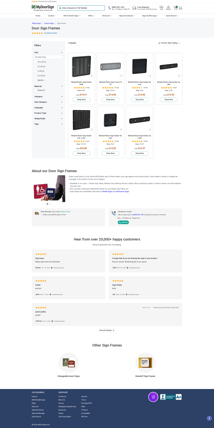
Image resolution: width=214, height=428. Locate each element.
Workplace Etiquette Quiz (67, 406)
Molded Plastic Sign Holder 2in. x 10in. (139, 137)
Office (90, 16)
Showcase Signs (122, 191)
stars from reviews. (47, 1)
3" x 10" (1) (41, 76)
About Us (62, 400)
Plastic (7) (41, 90)
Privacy (61, 403)
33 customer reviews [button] (50, 33)
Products (84, 410)
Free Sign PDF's (86, 403)
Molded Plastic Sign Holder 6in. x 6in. (139, 83)
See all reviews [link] (106, 330)
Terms (83, 400)
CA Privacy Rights (65, 417)
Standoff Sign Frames (145, 376)
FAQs (83, 406)
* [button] (66, 215)
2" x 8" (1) (41, 71)
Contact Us (62, 396)
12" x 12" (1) (42, 62)
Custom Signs (49, 23)
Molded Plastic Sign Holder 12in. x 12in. (81, 137)
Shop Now (81, 100)
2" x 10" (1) (41, 66)
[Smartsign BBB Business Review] (171, 397)
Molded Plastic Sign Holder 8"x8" (81, 83)
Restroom (106, 16)
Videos (61, 413)
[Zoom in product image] (92, 76)
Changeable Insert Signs (69, 376)
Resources (62, 410)
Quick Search (171, 16)
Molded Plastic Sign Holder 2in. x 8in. (168, 83)
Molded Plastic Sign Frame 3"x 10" (110, 83)
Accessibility (85, 413)
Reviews (84, 396)
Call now (125, 222)
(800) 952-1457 (138, 215)
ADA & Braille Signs (71, 16)
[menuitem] (38, 15)
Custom (51, 16)
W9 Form (84, 417)
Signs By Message (149, 16)
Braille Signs (107, 191)
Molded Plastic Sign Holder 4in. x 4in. (110, 137)
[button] (161, 8)
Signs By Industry (126, 16)
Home (38, 16)
